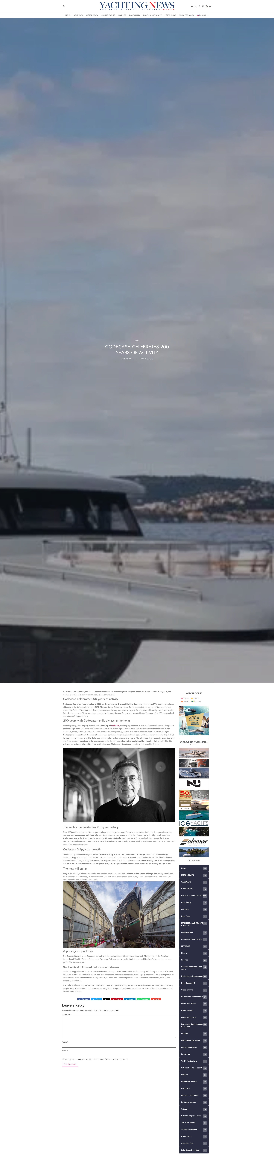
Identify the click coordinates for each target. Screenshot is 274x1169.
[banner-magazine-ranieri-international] (194, 799)
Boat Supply (134, 15)
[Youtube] (192, 6)
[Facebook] (206, 6)
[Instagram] (199, 6)
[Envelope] (210, 6)
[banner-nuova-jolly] (194, 788)
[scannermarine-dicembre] (194, 758)
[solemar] (194, 846)
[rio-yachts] (194, 857)
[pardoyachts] (194, 820)
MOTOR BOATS (92, 15)
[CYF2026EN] (194, 735)
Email (65, 1050)
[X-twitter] (195, 6)
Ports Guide (170, 15)
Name (65, 1042)
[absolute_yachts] (194, 777)
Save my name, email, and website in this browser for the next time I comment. (96, 1059)
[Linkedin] (203, 6)
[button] (64, 6)
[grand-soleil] (194, 747)
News (67, 15)
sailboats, (115, 725)
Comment (66, 1015)
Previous (66, 785)
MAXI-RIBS (122, 15)
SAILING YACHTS (108, 15)
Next (172, 785)
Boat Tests (78, 15)
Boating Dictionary (152, 15)
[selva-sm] (194, 767)
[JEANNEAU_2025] (194, 836)
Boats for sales (186, 15)
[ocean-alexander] (194, 809)
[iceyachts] (194, 825)
